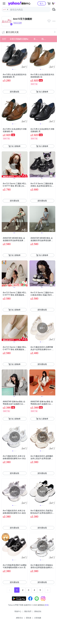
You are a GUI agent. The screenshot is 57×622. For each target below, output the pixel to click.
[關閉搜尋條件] (7, 9)
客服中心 (17, 611)
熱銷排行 (44, 38)
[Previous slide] (3, 55)
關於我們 (27, 611)
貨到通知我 (14, 91)
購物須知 (37, 611)
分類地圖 (37, 617)
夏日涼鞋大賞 (12, 32)
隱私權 (28, 617)
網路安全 (19, 617)
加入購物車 (43, 91)
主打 (4, 38)
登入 (42, 3)
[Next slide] (26, 55)
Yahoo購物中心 (19, 3)
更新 (46, 605)
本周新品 (37, 38)
